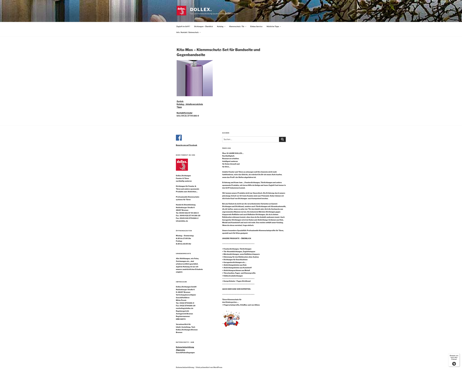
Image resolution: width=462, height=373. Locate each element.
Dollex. (201, 9)
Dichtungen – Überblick (203, 26)
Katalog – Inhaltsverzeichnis (190, 104)
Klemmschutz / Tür (236, 26)
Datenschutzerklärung (185, 347)
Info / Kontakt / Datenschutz (187, 32)
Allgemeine (180, 350)
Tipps (179, 107)
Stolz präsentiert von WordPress (209, 367)
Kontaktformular (184, 113)
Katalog (220, 26)
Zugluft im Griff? (183, 26)
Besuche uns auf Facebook (186, 145)
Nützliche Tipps (273, 26)
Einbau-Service (256, 26)
